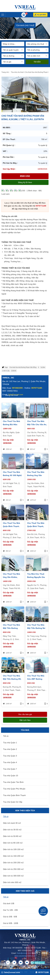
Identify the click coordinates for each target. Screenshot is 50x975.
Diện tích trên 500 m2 (12, 882)
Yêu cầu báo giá (25, 714)
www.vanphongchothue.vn (25, 956)
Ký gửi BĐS (41, 15)
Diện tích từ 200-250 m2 (13, 862)
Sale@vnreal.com (24, 953)
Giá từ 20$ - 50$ (10, 917)
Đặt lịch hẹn (25, 720)
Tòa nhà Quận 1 (10, 743)
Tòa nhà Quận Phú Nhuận (14, 789)
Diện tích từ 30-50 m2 (12, 830)
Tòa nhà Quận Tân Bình (13, 782)
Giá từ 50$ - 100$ (10, 923)
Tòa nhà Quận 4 (10, 762)
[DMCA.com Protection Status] (37, 962)
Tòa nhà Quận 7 (10, 769)
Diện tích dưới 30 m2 (12, 823)
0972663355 (17, 388)
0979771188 (41, 206)
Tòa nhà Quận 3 (10, 756)
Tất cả (5, 736)
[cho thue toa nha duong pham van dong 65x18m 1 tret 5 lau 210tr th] (25, 94)
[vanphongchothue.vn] (25, 8)
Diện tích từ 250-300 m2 (13, 869)
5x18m (43, 367)
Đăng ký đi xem (25, 182)
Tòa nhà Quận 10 (10, 775)
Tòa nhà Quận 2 (10, 749)
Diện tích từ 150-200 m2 (13, 856)
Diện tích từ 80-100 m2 (13, 843)
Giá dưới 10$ (8, 903)
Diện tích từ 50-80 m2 (12, 836)
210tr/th (13, 370)
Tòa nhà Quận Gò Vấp (12, 802)
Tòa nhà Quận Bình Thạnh (14, 795)
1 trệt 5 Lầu (5, 370)
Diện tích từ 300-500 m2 (13, 876)
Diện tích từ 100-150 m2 (13, 849)
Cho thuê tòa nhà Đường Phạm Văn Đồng (22, 367)
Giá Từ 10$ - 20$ (10, 910)
